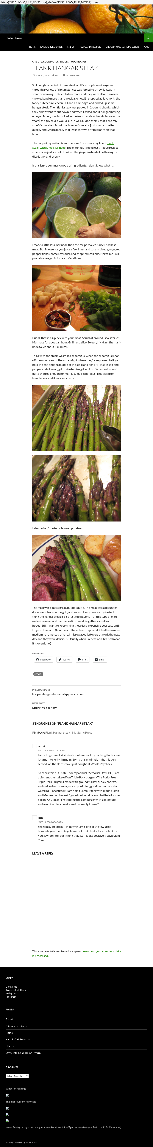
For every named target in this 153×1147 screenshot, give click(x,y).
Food (73, 61)
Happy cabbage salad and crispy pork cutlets (58, 692)
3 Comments (73, 75)
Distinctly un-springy (44, 705)
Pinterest (11, 996)
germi (41, 746)
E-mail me (11, 986)
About (147, 47)
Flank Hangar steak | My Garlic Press (68, 732)
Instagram (11, 993)
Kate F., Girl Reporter (51, 47)
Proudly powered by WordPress (21, 1142)
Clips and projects (90, 47)
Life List (71, 47)
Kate (57, 75)
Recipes (82, 61)
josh (40, 817)
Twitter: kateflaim (16, 989)
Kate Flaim (14, 38)
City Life (37, 61)
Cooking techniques (56, 61)
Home (32, 47)
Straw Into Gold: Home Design (122, 47)
